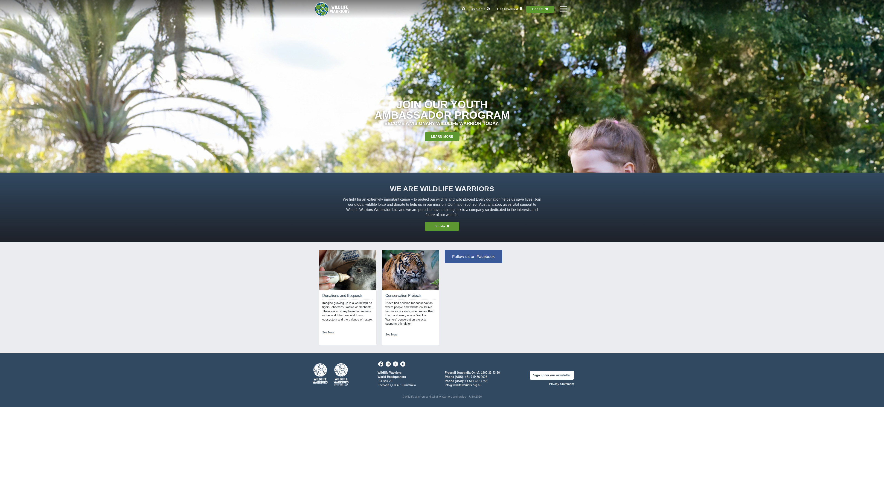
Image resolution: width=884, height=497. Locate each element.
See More (328, 332)
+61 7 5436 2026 (476, 377)
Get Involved (508, 9)
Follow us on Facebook (473, 256)
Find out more (442, 126)
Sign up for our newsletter (551, 375)
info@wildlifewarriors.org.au (463, 385)
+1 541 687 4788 (476, 381)
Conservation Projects (403, 296)
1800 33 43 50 (490, 372)
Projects (479, 9)
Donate (538, 9)
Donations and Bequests (342, 296)
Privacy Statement (561, 384)
